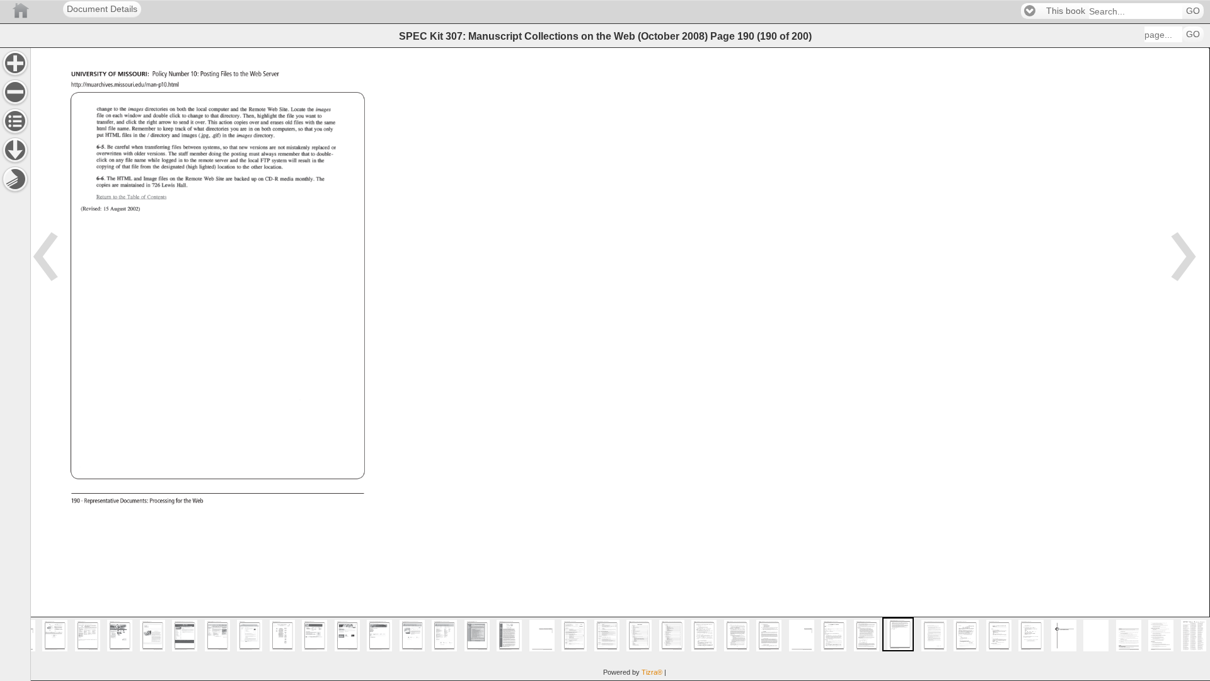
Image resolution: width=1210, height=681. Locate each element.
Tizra (652, 672)
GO (1193, 11)
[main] (620, 364)
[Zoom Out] (15, 92)
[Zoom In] (15, 63)
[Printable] (15, 179)
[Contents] (15, 121)
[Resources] (15, 150)
